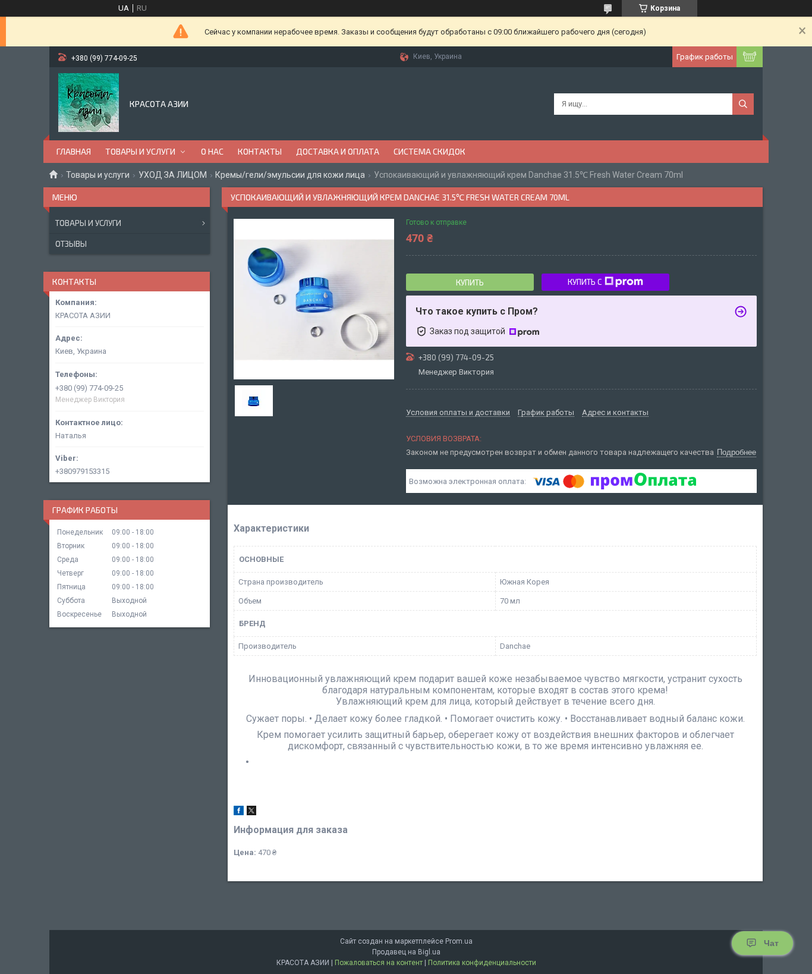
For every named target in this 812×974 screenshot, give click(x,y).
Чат (771, 943)
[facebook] (239, 812)
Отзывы (71, 244)
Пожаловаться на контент (379, 963)
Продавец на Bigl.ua (406, 952)
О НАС (212, 151)
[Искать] (743, 104)
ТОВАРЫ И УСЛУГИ (140, 151)
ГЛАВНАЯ (73, 151)
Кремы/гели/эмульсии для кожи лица (290, 175)
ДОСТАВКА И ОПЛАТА (337, 151)
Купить (470, 282)
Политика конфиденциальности (482, 963)
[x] (251, 812)
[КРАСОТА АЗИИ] (88, 103)
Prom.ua (459, 941)
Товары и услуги (98, 175)
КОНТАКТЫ (260, 151)
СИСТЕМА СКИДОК (429, 151)
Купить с (585, 282)
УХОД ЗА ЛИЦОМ (173, 175)
